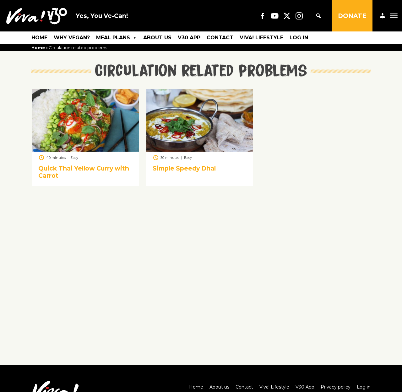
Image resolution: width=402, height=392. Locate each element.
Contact (220, 38)
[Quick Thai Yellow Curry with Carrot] (85, 150)
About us (157, 38)
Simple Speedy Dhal (184, 168)
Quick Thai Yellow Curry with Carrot (83, 172)
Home (39, 38)
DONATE (352, 16)
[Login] (382, 15)
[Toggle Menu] (394, 16)
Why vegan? (72, 38)
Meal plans (113, 38)
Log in (299, 38)
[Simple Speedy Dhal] (199, 150)
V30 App (189, 38)
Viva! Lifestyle (261, 38)
